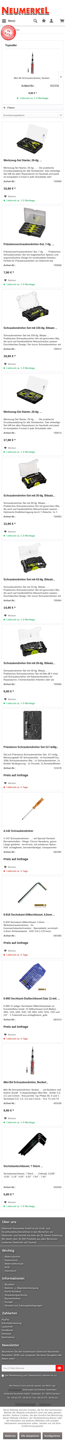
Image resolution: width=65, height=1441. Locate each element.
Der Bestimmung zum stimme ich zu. (31, 1375)
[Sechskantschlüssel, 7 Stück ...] (33, 1144)
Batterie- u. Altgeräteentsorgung (21, 1288)
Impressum (10, 1270)
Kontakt (9, 1302)
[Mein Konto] (51, 21)
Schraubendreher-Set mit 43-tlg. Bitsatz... (29, 579)
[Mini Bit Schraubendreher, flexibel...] (32, 63)
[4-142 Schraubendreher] (33, 809)
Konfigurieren (52, 1435)
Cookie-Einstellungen (25, 1404)
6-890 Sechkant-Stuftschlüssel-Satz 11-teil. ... (32, 998)
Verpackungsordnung (16, 1295)
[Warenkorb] (59, 21)
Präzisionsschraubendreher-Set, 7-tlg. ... (29, 244)
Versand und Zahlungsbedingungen (23, 1305)
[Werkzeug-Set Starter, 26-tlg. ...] (33, 139)
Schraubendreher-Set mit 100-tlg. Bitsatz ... (30, 328)
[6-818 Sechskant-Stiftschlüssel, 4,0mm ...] (33, 893)
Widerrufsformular (14, 1263)
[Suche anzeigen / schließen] (35, 21)
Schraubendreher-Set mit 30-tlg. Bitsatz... (29, 495)
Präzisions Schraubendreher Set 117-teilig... (31, 747)
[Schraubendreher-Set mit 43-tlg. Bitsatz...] (33, 558)
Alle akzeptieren (30, 1435)
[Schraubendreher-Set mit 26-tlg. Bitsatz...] (33, 641)
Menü (11, 20)
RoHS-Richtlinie (13, 1291)
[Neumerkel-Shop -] (32, 11)
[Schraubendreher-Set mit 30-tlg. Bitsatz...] (33, 474)
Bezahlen (9, 1284)
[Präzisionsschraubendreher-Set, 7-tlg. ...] (33, 222)
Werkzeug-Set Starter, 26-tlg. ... (23, 160)
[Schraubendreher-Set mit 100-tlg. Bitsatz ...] (33, 306)
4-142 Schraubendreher (18, 831)
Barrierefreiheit (12, 1298)
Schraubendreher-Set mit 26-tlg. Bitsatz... (29, 663)
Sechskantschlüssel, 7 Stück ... (23, 1166)
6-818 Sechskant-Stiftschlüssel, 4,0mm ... (29, 914)
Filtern (11, 107)
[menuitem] (8, 21)
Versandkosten (15, 1390)
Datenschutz (11, 1260)
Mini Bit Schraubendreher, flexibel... (32, 78)
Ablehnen (10, 1435)
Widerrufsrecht (12, 1256)
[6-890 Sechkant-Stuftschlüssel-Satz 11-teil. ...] (33, 977)
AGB (7, 1267)
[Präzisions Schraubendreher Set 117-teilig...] (33, 725)
